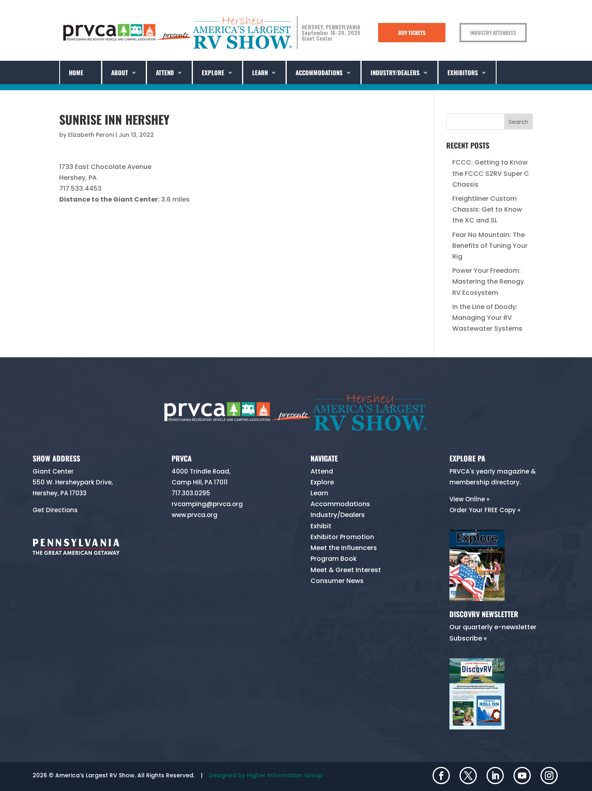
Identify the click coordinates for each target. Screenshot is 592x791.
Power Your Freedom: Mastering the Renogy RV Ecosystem (488, 281)
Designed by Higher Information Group (266, 775)
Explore (213, 72)
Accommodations (319, 72)
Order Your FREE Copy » (484, 510)
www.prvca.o (191, 515)
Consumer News (337, 580)
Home (76, 72)
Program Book (333, 558)
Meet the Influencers (343, 547)
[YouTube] (522, 776)
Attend (165, 72)
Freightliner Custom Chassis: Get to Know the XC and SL (487, 209)
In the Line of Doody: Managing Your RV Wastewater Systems (487, 317)
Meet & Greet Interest (345, 570)
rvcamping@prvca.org (207, 504)
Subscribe (465, 638)
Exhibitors (462, 72)
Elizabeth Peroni (91, 135)
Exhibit (320, 526)
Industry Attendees (493, 33)
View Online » (469, 499)
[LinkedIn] (495, 776)
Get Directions (55, 510)
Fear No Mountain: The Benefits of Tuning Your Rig (490, 245)
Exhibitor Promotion (342, 537)
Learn (319, 493)
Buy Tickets (412, 33)
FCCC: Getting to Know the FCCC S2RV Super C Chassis (490, 173)
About (119, 72)
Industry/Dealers (395, 72)
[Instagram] (549, 776)
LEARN (260, 72)
